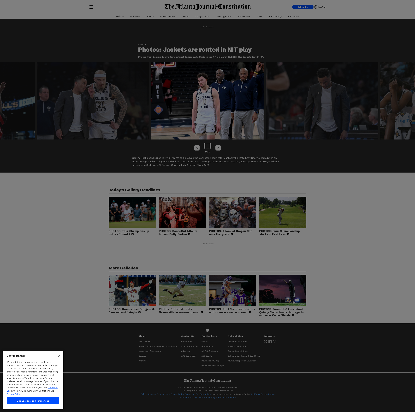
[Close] (59, 355)
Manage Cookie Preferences (33, 401)
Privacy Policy (14, 394)
